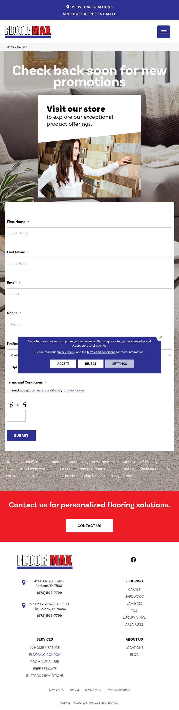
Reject (90, 364)
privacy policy (74, 390)
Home (10, 47)
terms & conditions (45, 390)
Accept (63, 364)
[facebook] (133, 560)
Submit (21, 435)
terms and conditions (101, 352)
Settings (119, 364)
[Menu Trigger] (163, 31)
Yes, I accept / (48, 390)
